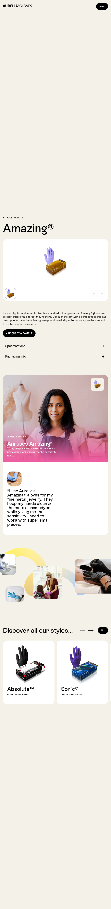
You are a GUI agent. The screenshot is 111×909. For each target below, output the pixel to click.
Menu (102, 6)
